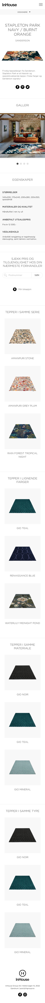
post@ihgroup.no (27, 988)
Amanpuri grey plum (22, 405)
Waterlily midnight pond (22, 623)
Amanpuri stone (22, 358)
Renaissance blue (22, 575)
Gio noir (22, 694)
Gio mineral (22, 789)
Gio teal (22, 528)
